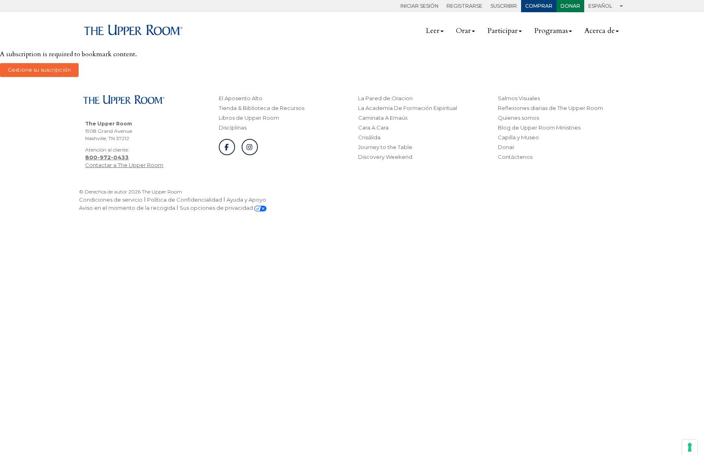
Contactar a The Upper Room (124, 165)
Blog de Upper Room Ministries (539, 127)
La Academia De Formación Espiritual (407, 108)
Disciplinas (232, 127)
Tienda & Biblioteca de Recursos (261, 108)
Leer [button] (433, 31)
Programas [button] (551, 31)
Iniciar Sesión (419, 6)
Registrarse (464, 6)
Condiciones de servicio (111, 199)
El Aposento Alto (240, 98)
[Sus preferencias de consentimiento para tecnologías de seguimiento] (689, 447)
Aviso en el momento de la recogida (127, 207)
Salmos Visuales (519, 98)
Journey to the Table (385, 147)
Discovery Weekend (385, 157)
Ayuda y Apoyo (246, 199)
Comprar (538, 6)
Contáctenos (515, 157)
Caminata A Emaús (382, 117)
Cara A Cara (373, 127)
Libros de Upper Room (249, 117)
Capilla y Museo (518, 137)
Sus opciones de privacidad (217, 207)
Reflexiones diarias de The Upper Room (550, 108)
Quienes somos (518, 117)
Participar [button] (502, 31)
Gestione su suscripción (39, 69)
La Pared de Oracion (385, 98)
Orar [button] (463, 31)
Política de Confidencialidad (184, 199)
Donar (570, 6)
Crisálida (369, 137)
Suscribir (504, 6)
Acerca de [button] (599, 31)
